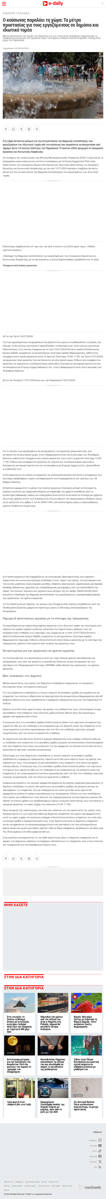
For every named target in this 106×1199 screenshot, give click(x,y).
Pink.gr (7, 1186)
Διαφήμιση (19, 1182)
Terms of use (54, 1182)
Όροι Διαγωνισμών (32, 1182)
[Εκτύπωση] (29, 129)
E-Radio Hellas (17, 1186)
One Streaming (44, 1186)
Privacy (44, 1182)
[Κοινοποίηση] (37, 129)
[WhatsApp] (13, 129)
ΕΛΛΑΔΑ (23, 13)
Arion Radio (56, 1186)
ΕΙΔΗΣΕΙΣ (9, 13)
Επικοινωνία (9, 1182)
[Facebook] (6, 129)
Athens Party (67, 1186)
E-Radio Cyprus (30, 1186)
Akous (6, 1190)
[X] (21, 129)
